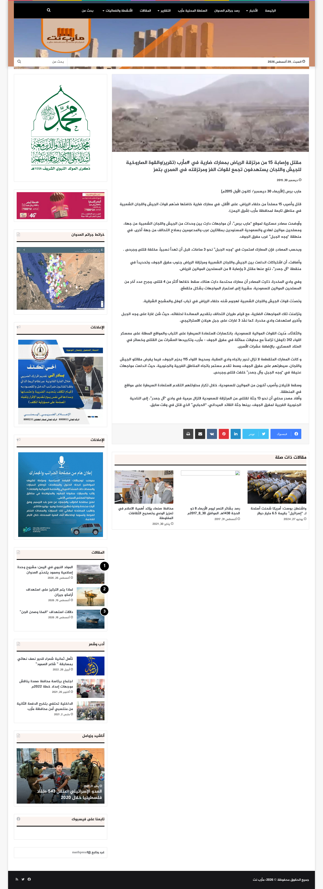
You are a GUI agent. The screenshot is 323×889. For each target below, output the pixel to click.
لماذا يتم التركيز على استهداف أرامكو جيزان (49, 592)
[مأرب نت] (161, 44)
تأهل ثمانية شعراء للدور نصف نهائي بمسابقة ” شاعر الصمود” (45, 661)
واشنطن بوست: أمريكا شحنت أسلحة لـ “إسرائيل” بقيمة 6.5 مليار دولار (278, 511)
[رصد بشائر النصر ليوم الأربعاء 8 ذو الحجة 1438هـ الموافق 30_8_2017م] (210, 487)
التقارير (166, 11)
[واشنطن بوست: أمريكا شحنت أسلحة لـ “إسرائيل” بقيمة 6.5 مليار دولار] (277, 487)
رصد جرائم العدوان (226, 11)
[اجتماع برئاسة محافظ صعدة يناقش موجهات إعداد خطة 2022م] (90, 688)
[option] (60, 776)
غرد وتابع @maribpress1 (88, 852)
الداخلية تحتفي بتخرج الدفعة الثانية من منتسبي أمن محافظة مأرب (45, 706)
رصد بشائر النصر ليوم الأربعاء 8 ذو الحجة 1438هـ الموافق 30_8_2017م (213, 511)
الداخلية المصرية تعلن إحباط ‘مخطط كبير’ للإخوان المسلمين (61, 795)
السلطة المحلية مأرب (192, 11)
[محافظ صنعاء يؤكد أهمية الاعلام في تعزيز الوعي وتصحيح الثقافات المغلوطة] (144, 487)
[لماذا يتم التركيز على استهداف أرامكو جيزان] (90, 596)
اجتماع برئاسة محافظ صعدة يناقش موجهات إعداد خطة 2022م (46, 684)
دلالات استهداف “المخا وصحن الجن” (46, 612)
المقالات (145, 11)
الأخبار (253, 11)
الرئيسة (270, 11)
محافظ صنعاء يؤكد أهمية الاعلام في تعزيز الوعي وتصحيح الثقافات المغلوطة (145, 513)
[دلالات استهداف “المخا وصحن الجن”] (90, 619)
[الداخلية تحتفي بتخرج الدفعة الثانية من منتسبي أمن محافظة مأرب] (90, 710)
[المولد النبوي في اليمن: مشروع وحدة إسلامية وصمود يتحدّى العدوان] (90, 574)
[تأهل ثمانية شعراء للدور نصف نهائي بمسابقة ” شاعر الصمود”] (90, 666)
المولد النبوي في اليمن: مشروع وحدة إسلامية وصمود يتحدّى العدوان (45, 569)
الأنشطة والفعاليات (119, 11)
